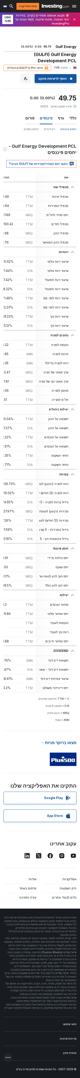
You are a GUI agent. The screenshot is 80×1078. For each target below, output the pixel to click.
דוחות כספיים (31, 129)
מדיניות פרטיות (68, 1038)
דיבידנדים (49, 129)
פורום (29, 118)
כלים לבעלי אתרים (64, 897)
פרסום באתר (27, 888)
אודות (32, 879)
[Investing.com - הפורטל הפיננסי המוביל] (55, 6)
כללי (72, 118)
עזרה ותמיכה (27, 897)
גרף (61, 118)
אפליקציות (69, 879)
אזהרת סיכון (69, 1053)
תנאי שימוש (69, 1024)
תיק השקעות (68, 888)
